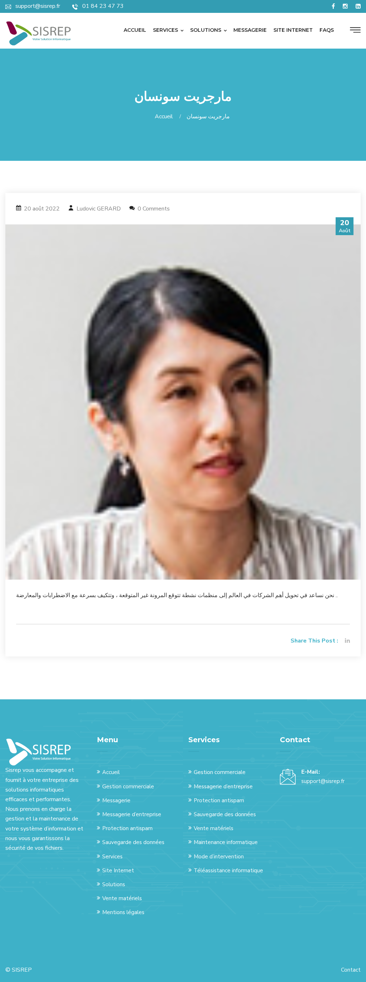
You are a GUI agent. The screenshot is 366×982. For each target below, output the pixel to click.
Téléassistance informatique (228, 870)
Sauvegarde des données (133, 842)
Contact (351, 969)
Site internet (293, 30)
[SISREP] (38, 33)
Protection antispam (127, 828)
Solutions (205, 30)
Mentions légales (123, 912)
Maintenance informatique (226, 842)
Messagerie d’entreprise (131, 814)
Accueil (135, 30)
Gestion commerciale (128, 786)
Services (165, 30)
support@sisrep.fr (323, 781)
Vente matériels (122, 898)
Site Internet (118, 870)
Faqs (327, 30)
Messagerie (250, 30)
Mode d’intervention (219, 856)
